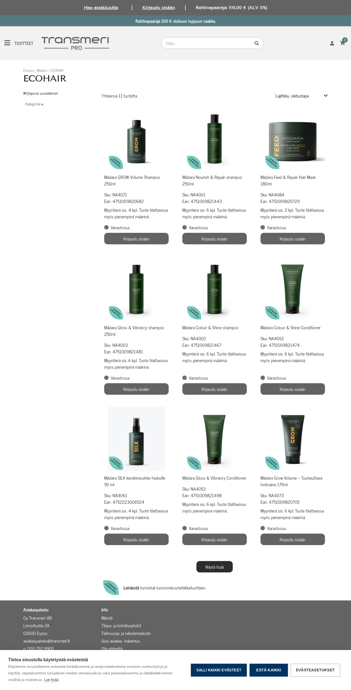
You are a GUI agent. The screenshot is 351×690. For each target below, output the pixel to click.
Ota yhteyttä (112, 648)
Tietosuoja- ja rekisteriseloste (126, 633)
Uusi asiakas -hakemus (120, 640)
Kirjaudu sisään (158, 7)
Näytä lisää (214, 566)
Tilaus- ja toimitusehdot (121, 625)
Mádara (42, 70)
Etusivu (28, 70)
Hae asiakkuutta (101, 7)
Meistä (106, 617)
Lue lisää (51, 680)
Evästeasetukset (315, 670)
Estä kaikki (268, 670)
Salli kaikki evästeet (218, 670)
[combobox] (207, 43)
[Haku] (258, 43)
